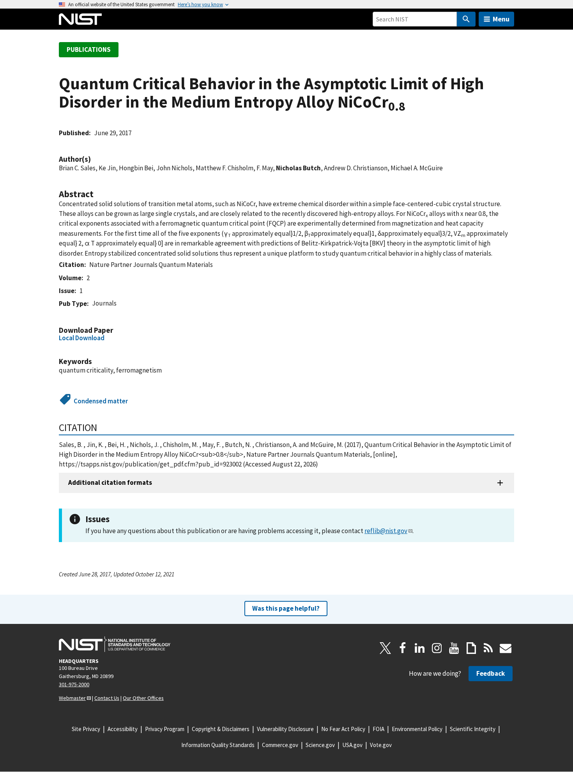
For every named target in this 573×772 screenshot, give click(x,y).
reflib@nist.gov (385, 530)
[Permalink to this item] (95, 159)
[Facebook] (402, 648)
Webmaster (72, 697)
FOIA (378, 729)
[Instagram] (437, 648)
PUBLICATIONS (89, 49)
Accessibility (123, 729)
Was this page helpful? (286, 608)
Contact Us (106, 697)
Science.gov (320, 745)
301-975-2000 (74, 684)
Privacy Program (164, 729)
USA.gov (352, 745)
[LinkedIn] (419, 648)
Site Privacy (86, 729)
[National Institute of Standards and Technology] (114, 644)
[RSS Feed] (488, 648)
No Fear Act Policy (343, 729)
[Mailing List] (505, 648)
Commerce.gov (280, 745)
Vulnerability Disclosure (285, 729)
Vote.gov (381, 745)
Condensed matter (101, 401)
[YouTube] (454, 648)
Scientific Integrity (472, 729)
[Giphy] (471, 648)
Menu (501, 18)
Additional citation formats (110, 482)
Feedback (490, 673)
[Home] (80, 19)
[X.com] (385, 648)
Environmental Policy (417, 729)
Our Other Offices (143, 697)
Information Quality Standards (218, 745)
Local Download (81, 338)
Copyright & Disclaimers (220, 729)
